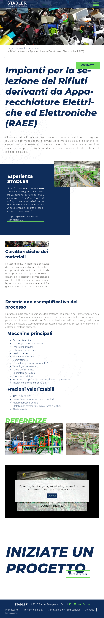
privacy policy (57, 489)
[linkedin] (74, 604)
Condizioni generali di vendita (64, 609)
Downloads (11, 613)
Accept (52, 495)
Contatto (89, 609)
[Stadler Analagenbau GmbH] (17, 4)
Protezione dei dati (33, 609)
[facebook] (70, 604)
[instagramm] (88, 604)
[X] (84, 604)
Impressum (11, 609)
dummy (88, 65)
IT (87, 4)
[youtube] (79, 604)
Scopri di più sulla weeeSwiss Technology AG (23, 218)
